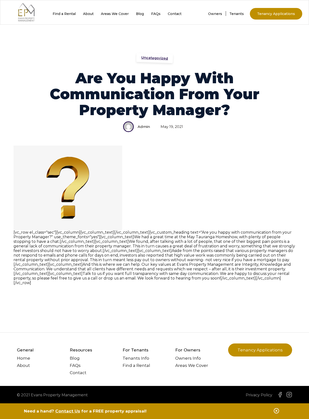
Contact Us (67, 411)
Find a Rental (64, 14)
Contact (175, 14)
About (88, 14)
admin (144, 126)
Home (23, 358)
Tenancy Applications (276, 14)
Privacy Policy (259, 395)
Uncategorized (154, 58)
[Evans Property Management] (26, 19)
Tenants (236, 14)
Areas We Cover (115, 14)
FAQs (156, 14)
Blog (140, 14)
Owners (215, 14)
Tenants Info (136, 358)
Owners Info (188, 358)
